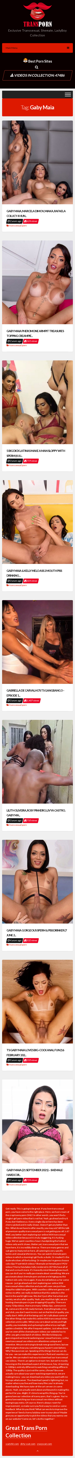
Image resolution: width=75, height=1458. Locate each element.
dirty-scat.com (27, 1443)
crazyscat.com (44, 1443)
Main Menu (12, 47)
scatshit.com (12, 1443)
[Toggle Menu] (68, 94)
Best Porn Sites (40, 61)
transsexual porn (18, 225)
